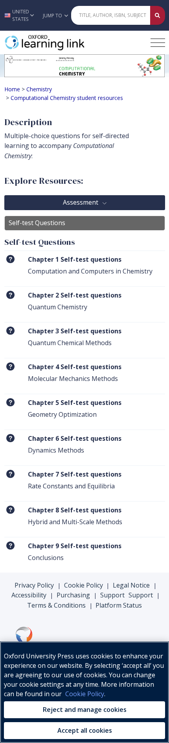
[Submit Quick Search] (157, 15)
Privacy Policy (34, 585)
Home (12, 89)
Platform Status (119, 605)
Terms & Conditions (56, 605)
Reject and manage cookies (85, 709)
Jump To (53, 15)
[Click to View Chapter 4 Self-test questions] (10, 366)
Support (112, 595)
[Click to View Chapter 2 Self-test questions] (10, 295)
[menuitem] (84, 268)
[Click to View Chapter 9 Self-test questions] (10, 545)
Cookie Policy (83, 585)
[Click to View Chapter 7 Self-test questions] (10, 474)
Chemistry (39, 89)
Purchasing (73, 595)
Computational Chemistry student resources (67, 98)
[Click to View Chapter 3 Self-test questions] (10, 331)
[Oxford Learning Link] (63, 42)
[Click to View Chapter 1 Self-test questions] (10, 259)
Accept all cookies (84, 730)
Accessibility (28, 595)
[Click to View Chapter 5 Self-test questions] (10, 402)
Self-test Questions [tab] (37, 222)
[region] (84, 692)
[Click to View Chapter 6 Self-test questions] (10, 438)
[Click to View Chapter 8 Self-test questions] (10, 510)
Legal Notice (131, 585)
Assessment (81, 202)
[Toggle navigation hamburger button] (158, 42)
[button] (19, 15)
